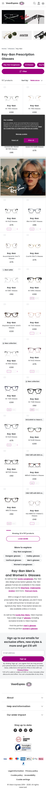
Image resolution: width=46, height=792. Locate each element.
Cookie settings (23, 779)
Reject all (15, 140)
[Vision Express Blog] (30, 730)
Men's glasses (33, 560)
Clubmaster (35, 588)
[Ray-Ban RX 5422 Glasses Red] (32, 371)
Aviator (12, 591)
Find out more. (31, 591)
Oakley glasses (33, 556)
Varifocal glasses (13, 560)
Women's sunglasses (23, 564)
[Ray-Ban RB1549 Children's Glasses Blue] (37, 483)
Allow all (31, 140)
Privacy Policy (22, 670)
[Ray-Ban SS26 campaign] (23, 177)
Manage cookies (21, 134)
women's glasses (30, 628)
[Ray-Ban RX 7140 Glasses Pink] (32, 333)
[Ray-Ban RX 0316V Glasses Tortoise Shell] (37, 298)
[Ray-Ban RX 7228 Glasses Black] (32, 409)
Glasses (11, 49)
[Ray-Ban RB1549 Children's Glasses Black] (32, 483)
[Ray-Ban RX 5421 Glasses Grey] (9, 445)
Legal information (16, 771)
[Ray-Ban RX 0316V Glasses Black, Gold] (32, 298)
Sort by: (25, 80)
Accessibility (29, 775)
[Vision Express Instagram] (25, 730)
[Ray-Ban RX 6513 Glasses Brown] (14, 371)
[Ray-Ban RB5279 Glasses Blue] (14, 523)
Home (4, 49)
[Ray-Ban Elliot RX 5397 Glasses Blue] (32, 229)
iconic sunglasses (25, 579)
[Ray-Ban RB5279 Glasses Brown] (9, 523)
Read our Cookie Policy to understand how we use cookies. (23, 127)
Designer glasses (12, 556)
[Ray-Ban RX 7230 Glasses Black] (14, 409)
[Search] (34, 3)
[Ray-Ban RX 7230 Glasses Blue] (9, 409)
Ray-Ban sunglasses (23, 551)
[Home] (15, 3)
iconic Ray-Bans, (23, 615)
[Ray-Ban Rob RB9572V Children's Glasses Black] (37, 523)
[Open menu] (3, 3)
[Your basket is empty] (43, 3)
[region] (23, 130)
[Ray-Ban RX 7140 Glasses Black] (37, 333)
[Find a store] (38, 3)
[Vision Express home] (23, 684)
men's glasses (30, 625)
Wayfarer (25, 588)
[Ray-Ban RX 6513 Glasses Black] (9, 371)
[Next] (17, 229)
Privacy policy (31, 771)
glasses (27, 618)
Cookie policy (17, 775)
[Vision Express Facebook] (15, 730)
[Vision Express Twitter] (20, 730)
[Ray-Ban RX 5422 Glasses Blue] (37, 371)
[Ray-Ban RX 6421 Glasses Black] (9, 229)
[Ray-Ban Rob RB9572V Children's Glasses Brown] (32, 523)
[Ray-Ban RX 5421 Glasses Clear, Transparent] (14, 445)
